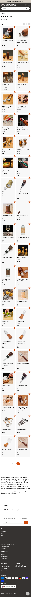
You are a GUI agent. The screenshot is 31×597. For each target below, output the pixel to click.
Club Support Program (6, 540)
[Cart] (25, 5)
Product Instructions (5, 546)
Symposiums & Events (6, 537)
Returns (3, 535)
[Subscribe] (26, 522)
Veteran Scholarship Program (7, 544)
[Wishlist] (22, 5)
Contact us (3, 531)
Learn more (21, 1)
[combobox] (15, 8)
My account (3, 548)
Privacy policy (4, 558)
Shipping (3, 533)
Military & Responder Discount (7, 542)
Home (2, 13)
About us (3, 554)
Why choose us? (5, 556)
